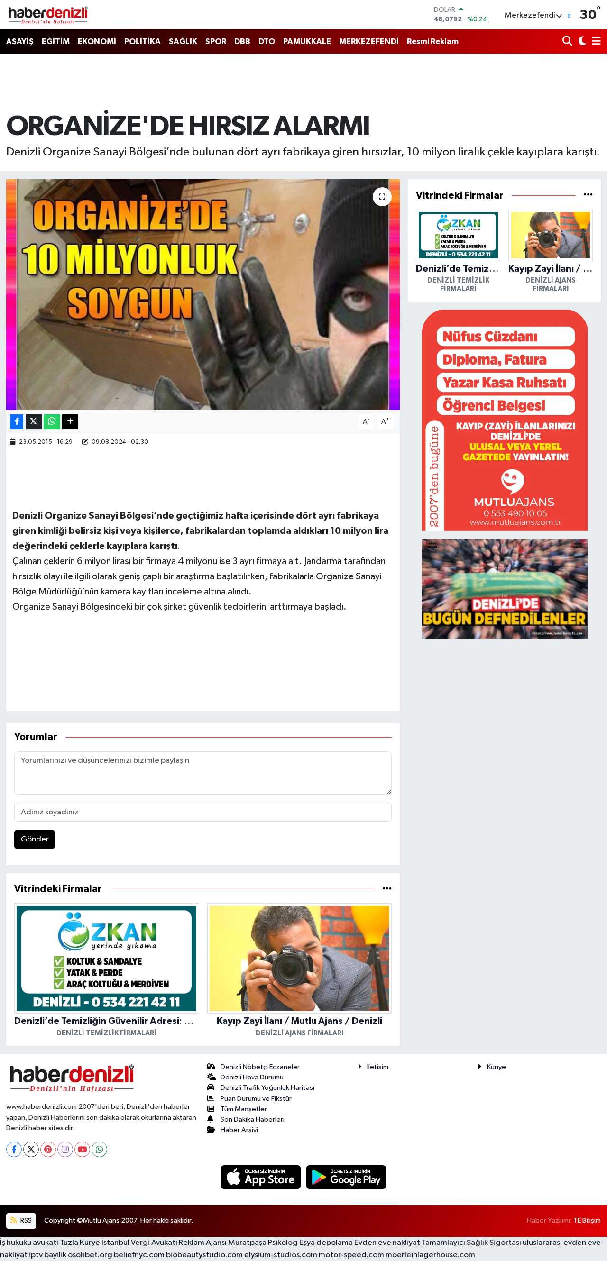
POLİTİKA (142, 41)
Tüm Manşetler (244, 1109)
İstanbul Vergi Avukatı (139, 1243)
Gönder (35, 839)
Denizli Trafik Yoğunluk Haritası (267, 1087)
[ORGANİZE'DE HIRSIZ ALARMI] (203, 294)
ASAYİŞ (20, 41)
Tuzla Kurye (80, 1243)
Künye (496, 1066)
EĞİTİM (56, 41)
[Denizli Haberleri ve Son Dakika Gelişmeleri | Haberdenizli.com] (48, 14)
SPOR (215, 41)
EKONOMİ (97, 41)
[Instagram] (65, 1149)
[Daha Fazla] (70, 422)
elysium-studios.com (280, 1255)
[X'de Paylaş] (34, 422)
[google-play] (346, 1177)
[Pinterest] (48, 1149)
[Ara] (568, 42)
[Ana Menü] (594, 42)
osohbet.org (90, 1255)
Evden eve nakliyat (387, 1243)
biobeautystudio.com (204, 1255)
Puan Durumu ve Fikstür (256, 1098)
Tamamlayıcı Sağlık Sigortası (471, 1243)
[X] (31, 1149)
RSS (25, 1220)
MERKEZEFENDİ (369, 41)
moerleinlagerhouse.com (430, 1255)
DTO (266, 41)
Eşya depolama (326, 1243)
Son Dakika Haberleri (253, 1119)
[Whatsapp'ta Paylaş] (52, 422)
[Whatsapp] (99, 1149)
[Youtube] (82, 1149)
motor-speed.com (351, 1255)
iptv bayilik (47, 1255)
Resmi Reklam (433, 41)
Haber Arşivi (239, 1129)
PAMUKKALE (307, 41)
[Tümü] (387, 889)
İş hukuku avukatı (29, 1243)
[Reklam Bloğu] (505, 420)
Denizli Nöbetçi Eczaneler (260, 1066)
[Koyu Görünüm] (581, 42)
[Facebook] (14, 1149)
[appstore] (261, 1177)
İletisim (377, 1066)
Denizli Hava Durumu (252, 1077)
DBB (242, 41)
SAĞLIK (183, 41)
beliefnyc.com (139, 1255)
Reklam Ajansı (203, 1243)
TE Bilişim (587, 1220)
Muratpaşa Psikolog (263, 1243)
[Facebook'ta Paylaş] (16, 422)
